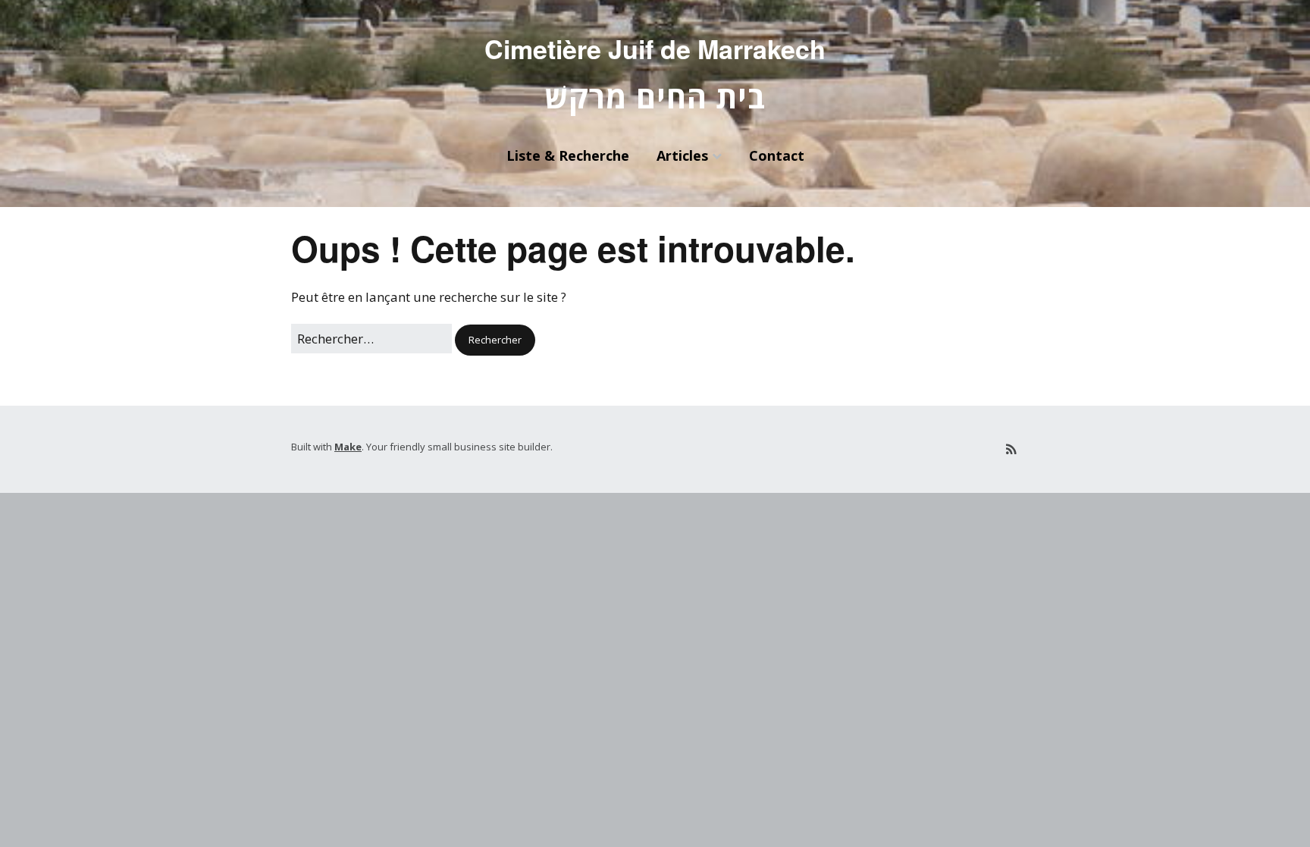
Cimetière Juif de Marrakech (655, 48)
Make (348, 446)
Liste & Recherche (567, 155)
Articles (682, 155)
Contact (776, 155)
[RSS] (1010, 449)
